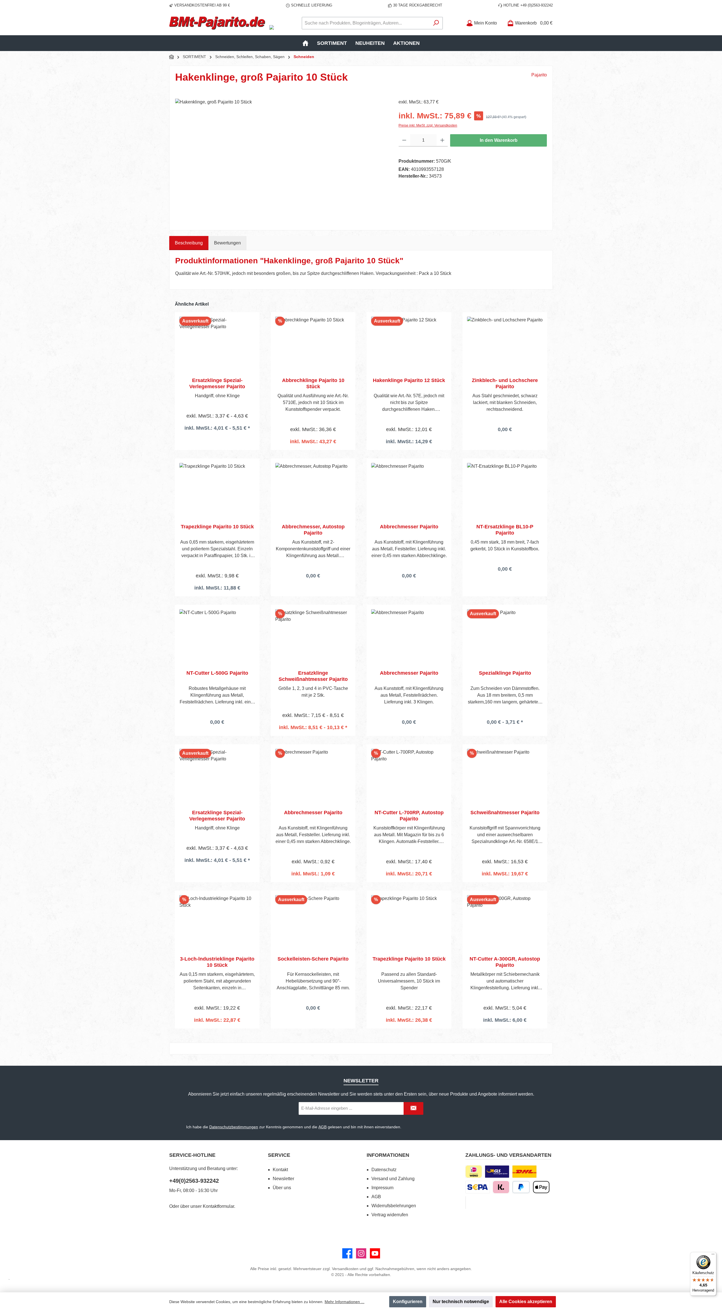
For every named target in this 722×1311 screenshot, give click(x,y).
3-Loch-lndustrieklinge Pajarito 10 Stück (217, 962)
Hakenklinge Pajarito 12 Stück (409, 380)
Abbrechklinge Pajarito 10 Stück (313, 383)
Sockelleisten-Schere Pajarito (313, 959)
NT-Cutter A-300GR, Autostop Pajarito (505, 962)
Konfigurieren (407, 1301)
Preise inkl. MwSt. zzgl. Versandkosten (428, 125)
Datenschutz (384, 1169)
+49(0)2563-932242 (194, 1181)
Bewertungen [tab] (227, 242)
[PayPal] (521, 1187)
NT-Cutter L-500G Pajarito (217, 673)
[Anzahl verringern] (404, 140)
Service (279, 1155)
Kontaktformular (218, 1206)
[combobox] (366, 23)
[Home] (305, 43)
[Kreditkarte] (465, 1202)
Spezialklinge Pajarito (505, 673)
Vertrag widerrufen (389, 1214)
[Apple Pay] (541, 1187)
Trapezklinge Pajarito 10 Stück (217, 526)
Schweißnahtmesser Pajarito (505, 812)
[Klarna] (501, 1187)
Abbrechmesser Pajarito (409, 526)
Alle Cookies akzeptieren (525, 1301)
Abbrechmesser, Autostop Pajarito (313, 530)
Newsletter (283, 1178)
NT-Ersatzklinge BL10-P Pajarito (504, 530)
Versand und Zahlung (393, 1178)
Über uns (282, 1187)
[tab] (188, 243)
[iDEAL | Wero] (473, 1171)
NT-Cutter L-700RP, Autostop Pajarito (409, 816)
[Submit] (413, 1108)
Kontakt (280, 1169)
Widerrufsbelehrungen (393, 1205)
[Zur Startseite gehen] (217, 23)
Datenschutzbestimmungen (233, 1127)
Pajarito (539, 74)
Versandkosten (345, 1268)
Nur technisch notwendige (461, 1301)
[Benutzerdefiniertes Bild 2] (524, 1171)
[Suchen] (436, 23)
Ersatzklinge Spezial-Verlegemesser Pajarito (217, 383)
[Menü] (713, 1255)
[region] (281, 159)
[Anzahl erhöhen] (442, 140)
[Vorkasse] (477, 1187)
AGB (322, 1127)
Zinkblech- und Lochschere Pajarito (505, 383)
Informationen (388, 1155)
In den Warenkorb (499, 140)
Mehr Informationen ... (344, 1301)
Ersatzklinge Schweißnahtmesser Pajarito (313, 676)
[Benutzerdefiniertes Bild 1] (497, 1171)
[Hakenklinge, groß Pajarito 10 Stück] (281, 159)
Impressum (382, 1187)
